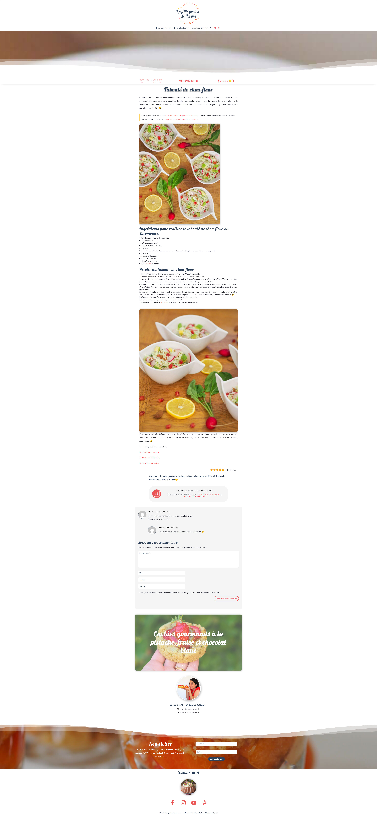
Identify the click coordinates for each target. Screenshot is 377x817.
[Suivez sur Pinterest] (204, 803)
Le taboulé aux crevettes (149, 452)
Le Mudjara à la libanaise (149, 457)
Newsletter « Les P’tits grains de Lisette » (180, 115)
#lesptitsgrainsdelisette (194, 496)
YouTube (185, 119)
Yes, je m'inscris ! (216, 759)
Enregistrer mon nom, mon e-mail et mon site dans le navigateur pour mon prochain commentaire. (180, 592)
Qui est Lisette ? (201, 28)
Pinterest (194, 119)
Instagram (168, 119)
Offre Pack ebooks (188, 80)
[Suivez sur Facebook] (173, 803)
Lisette (160, 527)
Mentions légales (211, 813)
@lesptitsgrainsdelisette (208, 494)
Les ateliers (181, 28)
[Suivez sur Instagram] (183, 803)
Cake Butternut (188, 642)
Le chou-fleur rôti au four (149, 463)
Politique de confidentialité (193, 813)
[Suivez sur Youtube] (194, 803)
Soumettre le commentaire (226, 598)
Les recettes (163, 28)
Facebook (177, 119)
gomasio (148, 263)
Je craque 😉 (226, 80)
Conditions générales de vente (170, 813)
